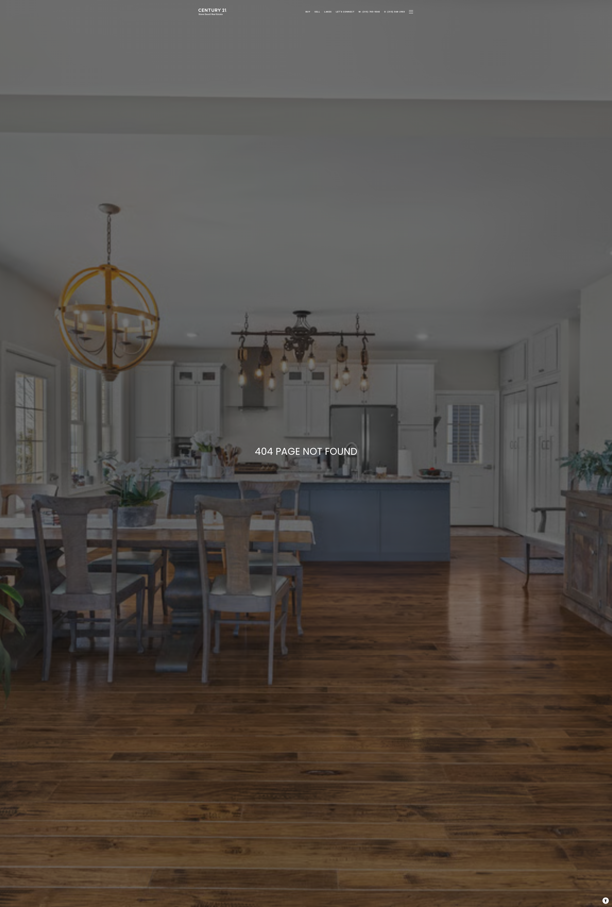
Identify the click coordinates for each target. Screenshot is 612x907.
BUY (308, 12)
